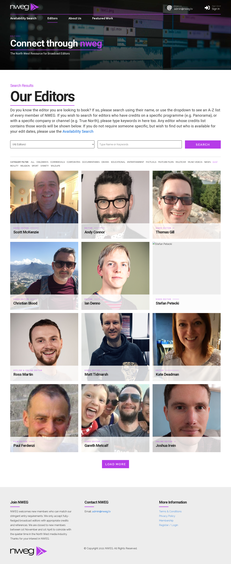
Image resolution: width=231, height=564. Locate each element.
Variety (44, 166)
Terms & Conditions (170, 511)
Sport (35, 166)
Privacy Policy (167, 516)
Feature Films (166, 162)
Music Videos (195, 162)
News (207, 162)
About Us (75, 18)
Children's (42, 162)
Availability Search (23, 18)
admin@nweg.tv (101, 511)
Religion (25, 166)
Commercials (57, 162)
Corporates (73, 162)
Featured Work (102, 18)
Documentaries (90, 162)
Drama (105, 162)
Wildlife (55, 166)
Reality (14, 166)
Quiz (215, 162)
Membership (166, 520)
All (32, 162)
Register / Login (168, 525)
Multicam (181, 162)
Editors (52, 18)
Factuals (151, 162)
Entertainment (135, 162)
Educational (118, 162)
